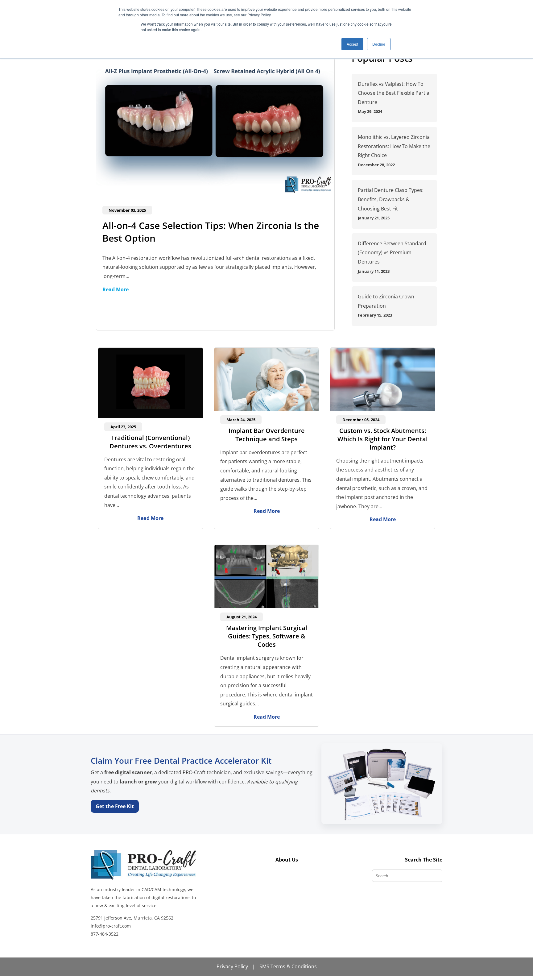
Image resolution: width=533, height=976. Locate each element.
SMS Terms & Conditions (288, 966)
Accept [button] (352, 44)
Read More (115, 289)
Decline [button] (378, 44)
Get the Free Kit (115, 806)
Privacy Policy (232, 966)
